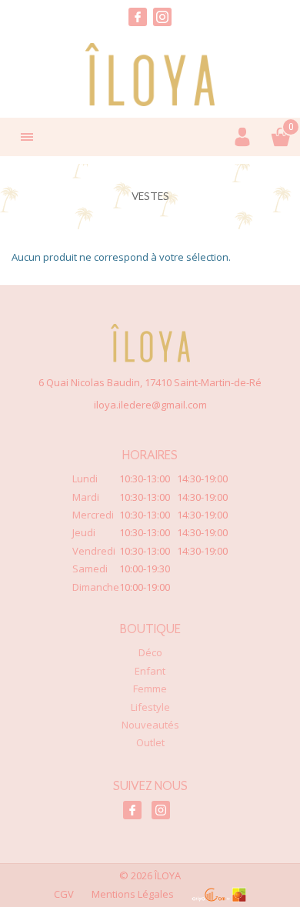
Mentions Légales (133, 894)
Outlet (150, 742)
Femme (150, 688)
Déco (150, 652)
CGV (64, 894)
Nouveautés (150, 725)
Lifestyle (150, 707)
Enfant (150, 671)
